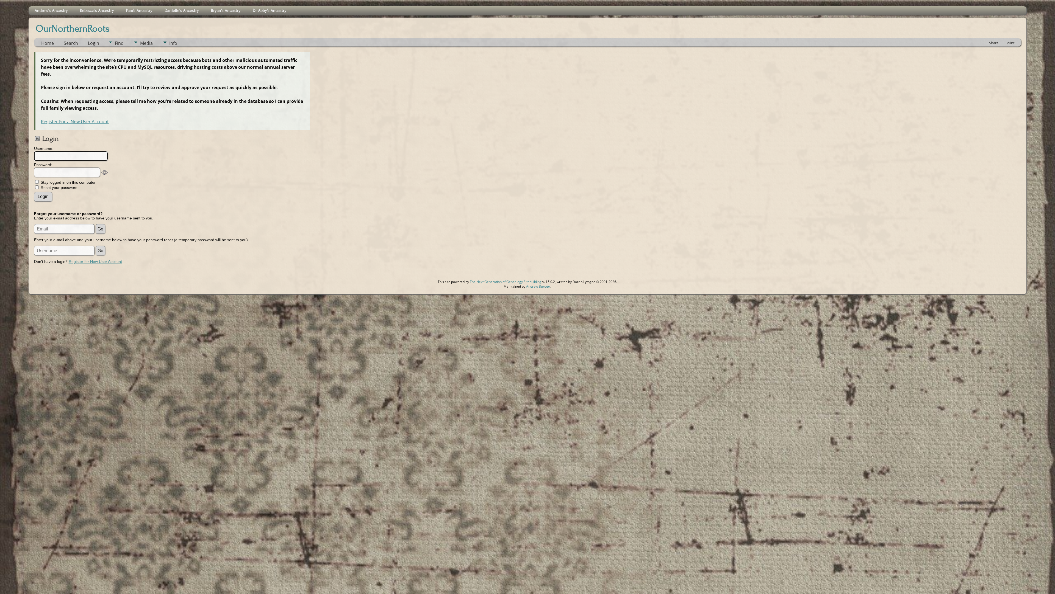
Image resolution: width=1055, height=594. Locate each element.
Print (1011, 42)
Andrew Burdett (538, 286)
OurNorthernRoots (73, 28)
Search (71, 43)
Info (173, 43)
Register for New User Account (95, 261)
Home (47, 43)
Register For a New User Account (75, 122)
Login (93, 43)
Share (993, 42)
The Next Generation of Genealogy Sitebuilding (506, 281)
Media (146, 43)
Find (119, 43)
